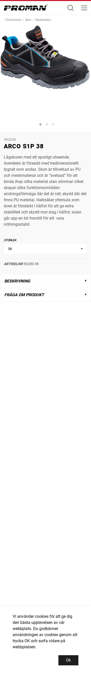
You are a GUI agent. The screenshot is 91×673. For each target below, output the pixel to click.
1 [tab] (41, 125)
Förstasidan (13, 20)
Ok (68, 660)
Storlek (10, 240)
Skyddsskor (43, 20)
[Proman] (26, 8)
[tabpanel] (45, 70)
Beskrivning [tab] (17, 281)
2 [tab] (47, 125)
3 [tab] (54, 125)
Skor (28, 20)
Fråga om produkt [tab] (24, 294)
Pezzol (10, 139)
